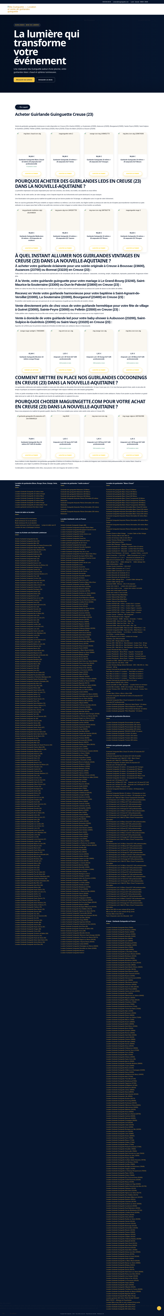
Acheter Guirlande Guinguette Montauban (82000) (76, 823)
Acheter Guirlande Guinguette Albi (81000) (73, 819)
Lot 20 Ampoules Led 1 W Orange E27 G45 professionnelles (124, 837)
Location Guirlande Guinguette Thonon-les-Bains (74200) (123, 1008)
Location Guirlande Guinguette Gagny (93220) (120, 1282)
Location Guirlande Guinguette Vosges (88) (28, 929)
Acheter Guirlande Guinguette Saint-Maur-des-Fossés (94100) (79, 696)
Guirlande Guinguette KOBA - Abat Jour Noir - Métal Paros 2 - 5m (125, 630)
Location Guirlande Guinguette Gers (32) (27, 806)
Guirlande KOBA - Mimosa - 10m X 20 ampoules (120, 584)
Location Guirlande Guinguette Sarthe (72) (28, 894)
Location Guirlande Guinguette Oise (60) (27, 867)
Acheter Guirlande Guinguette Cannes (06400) (75, 854)
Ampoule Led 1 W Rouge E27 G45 (138, 784)
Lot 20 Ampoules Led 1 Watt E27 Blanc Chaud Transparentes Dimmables (124, 840)
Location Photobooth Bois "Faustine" (117, 649)
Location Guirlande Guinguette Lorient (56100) (120, 1037)
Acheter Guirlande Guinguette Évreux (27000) (74, 749)
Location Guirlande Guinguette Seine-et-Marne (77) (30, 905)
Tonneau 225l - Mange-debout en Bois (117, 641)
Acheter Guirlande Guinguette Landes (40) (28, 624)
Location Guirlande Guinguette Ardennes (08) (28, 753)
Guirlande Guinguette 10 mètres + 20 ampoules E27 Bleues (133, 161)
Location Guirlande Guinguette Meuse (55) (28, 856)
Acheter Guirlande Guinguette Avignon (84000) (75, 904)
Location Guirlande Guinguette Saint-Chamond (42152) (123, 973)
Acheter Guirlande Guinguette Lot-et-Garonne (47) (30, 639)
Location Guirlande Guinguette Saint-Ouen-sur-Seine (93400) (124, 1271)
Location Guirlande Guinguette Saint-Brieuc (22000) (121, 1026)
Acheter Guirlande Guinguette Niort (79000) (74, 788)
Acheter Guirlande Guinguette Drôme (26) (27, 593)
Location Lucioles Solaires (114, 632)
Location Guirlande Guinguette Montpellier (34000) (121, 945)
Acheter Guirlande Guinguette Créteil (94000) (74, 692)
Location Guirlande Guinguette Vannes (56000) (120, 1043)
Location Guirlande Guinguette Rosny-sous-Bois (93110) (123, 1274)
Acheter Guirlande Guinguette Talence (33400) (75, 773)
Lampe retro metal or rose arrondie (116, 592)
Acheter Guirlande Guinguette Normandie (73, 573)
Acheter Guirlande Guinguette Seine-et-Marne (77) (30, 705)
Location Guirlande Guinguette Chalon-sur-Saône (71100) (123, 1017)
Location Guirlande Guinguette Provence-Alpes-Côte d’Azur (78, 553)
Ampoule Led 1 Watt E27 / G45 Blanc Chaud (119, 760)
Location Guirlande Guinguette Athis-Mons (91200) (121, 1190)
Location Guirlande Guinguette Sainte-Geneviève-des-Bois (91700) (126, 1186)
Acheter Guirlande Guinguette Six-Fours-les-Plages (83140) (79, 902)
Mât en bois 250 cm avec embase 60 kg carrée (120, 909)
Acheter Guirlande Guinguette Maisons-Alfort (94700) (77, 700)
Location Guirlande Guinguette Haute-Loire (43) (29, 830)
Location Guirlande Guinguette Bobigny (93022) (120, 1265)
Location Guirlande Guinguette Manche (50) (28, 845)
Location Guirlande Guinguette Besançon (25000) (121, 1013)
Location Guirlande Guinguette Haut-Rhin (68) (29, 885)
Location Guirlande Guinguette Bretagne (73, 532)
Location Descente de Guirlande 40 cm (118, 577)
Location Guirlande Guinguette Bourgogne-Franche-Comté (78, 529)
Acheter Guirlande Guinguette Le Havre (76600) (75, 753)
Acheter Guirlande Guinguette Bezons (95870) (75, 742)
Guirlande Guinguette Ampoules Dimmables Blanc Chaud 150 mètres (127, 511)
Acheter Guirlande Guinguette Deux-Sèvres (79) (29, 710)
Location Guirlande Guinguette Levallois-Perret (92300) (123, 1212)
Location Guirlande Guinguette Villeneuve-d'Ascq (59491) (123, 1105)
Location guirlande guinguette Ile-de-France (74, 542)
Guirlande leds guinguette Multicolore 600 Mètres (75, 496)
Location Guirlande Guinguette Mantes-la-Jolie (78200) (122, 1155)
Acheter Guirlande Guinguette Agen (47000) (74, 779)
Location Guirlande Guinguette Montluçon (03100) (121, 956)
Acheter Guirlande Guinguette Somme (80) (28, 712)
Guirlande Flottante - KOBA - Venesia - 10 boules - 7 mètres (124, 619)
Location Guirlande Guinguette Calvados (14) (28, 766)
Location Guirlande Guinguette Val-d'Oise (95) (29, 944)
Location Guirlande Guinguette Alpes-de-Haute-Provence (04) (33, 745)
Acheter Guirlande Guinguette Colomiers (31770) (75, 805)
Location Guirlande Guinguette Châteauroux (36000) (122, 1048)
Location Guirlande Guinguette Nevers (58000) (120, 1015)
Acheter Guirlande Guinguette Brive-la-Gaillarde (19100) (78, 762)
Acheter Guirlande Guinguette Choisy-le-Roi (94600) (76, 709)
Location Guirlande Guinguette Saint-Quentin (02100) (122, 1094)
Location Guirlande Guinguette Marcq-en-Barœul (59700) (123, 1114)
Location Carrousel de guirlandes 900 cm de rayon (121, 680)
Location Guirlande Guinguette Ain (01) (27, 738)
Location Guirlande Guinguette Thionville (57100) (121, 1078)
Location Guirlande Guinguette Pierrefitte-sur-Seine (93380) (79, 948)
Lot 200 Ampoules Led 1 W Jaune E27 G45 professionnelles (124, 870)
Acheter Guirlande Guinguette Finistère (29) (28, 600)
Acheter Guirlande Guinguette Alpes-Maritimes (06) (30, 550)
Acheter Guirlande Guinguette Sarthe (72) (27, 694)
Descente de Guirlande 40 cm (135, 559)
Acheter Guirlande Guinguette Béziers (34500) (75, 810)
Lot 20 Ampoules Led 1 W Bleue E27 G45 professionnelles (123, 824)
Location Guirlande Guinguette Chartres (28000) (120, 1039)
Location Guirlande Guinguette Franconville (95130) (76, 913)
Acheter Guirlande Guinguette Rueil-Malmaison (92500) (77, 597)
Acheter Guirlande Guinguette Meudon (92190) (75, 619)
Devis (128, 20)
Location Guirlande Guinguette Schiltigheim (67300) (121, 1085)
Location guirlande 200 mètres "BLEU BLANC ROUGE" (122, 1298)
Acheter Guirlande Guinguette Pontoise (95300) (75, 738)
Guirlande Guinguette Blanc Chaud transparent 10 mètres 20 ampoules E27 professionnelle (124, 701)
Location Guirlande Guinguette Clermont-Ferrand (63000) (123, 978)
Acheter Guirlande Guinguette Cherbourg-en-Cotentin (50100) (79, 751)
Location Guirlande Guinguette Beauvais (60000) (121, 1118)
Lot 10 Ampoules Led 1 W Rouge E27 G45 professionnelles (124, 808)
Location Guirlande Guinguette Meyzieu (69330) (120, 997)
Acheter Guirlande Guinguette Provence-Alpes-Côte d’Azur (78, 582)
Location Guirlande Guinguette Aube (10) (27, 758)
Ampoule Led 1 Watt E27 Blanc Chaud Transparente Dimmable (125, 797)
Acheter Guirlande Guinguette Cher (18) (27, 576)
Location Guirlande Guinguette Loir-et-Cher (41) (29, 826)
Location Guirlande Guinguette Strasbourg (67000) (121, 943)
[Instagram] (15, 2)
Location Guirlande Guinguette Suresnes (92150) (121, 1223)
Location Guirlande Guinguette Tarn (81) (27, 913)
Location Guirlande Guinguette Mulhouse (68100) (121, 1087)
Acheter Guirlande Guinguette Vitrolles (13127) (75, 884)
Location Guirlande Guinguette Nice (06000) (119, 938)
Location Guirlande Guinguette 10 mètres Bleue (29, 496)
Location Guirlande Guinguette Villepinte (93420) (121, 1287)
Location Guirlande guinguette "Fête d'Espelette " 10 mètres (124, 711)
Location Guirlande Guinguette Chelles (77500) (120, 1142)
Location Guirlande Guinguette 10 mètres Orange (30, 494)
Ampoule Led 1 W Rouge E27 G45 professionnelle (132, 443)
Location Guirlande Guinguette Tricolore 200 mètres (121, 738)
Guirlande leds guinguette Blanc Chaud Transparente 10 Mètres (125, 498)
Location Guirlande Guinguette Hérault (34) (28, 810)
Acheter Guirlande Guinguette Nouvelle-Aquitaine (75, 575)
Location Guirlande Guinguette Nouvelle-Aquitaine (76, 547)
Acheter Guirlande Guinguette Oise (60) (27, 668)
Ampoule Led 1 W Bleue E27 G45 (116, 782)
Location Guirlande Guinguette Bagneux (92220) (120, 1234)
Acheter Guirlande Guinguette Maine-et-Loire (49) (30, 644)
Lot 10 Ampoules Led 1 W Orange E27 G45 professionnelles (124, 815)
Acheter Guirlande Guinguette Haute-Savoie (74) (29, 699)
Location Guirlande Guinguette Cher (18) (27, 775)
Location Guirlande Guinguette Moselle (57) (28, 861)
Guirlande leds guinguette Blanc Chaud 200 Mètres (121, 494)
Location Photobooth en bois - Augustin (118, 616)
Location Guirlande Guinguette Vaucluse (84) (28, 920)
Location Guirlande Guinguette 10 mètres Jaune (29, 498)
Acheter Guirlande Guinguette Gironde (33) (28, 609)
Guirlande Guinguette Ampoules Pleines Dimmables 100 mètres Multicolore (80, 504)
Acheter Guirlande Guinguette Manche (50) (28, 646)
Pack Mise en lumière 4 (136, 671)
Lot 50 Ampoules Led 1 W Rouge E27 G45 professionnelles (124, 896)
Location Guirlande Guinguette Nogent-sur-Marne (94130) (78, 939)
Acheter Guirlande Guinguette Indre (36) (27, 615)
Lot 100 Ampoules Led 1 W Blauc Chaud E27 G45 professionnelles (126, 843)
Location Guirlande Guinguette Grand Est (73, 538)
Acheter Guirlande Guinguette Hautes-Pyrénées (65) (31, 679)
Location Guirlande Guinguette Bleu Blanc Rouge (121, 1296)
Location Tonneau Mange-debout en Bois (118, 540)
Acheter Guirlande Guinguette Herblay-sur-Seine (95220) (78, 744)
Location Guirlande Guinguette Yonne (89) (28, 931)
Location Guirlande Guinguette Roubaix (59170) (120, 1098)
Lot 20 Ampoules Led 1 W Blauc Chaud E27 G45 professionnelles (126, 821)
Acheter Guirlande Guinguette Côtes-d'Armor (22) (30, 585)
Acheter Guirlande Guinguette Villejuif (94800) (74, 703)
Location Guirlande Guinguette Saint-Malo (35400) (121, 1035)
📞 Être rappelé (22, 107)
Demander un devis (45, 80)
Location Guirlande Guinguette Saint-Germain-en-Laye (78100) (125, 1153)
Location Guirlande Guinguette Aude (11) (27, 760)
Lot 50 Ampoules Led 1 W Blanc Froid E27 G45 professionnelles (125, 898)
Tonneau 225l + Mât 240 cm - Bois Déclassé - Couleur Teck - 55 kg (126, 645)
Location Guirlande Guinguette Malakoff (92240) (120, 1241)
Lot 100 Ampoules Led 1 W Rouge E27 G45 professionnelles (124, 852)
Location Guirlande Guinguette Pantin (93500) (120, 1258)
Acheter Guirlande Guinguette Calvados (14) (28, 567)
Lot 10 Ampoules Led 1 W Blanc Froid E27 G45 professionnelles (125, 811)
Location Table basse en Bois (115, 542)
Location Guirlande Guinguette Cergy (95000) (74, 919)
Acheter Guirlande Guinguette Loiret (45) (27, 635)
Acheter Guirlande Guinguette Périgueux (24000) (75, 764)
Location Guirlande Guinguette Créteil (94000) (74, 944)
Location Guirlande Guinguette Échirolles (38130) (121, 969)
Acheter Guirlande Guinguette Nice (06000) (74, 852)
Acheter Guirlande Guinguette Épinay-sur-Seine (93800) (77, 652)
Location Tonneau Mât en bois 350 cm (117, 535)
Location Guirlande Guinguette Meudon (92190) (120, 1230)
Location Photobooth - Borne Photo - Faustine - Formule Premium (126, 658)
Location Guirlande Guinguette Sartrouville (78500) (121, 1151)
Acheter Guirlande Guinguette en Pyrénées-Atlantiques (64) (33, 677)
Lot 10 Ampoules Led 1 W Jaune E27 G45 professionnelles (124, 804)
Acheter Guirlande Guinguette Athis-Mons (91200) (76, 586)
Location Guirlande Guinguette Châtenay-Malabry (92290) (123, 1238)
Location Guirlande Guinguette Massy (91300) (120, 1182)
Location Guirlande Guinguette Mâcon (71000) (120, 1019)
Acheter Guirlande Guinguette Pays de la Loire (75, 580)
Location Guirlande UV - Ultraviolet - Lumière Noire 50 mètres (124, 548)
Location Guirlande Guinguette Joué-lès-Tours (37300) (122, 1050)
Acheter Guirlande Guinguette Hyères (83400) (74, 893)
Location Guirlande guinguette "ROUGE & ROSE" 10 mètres (124, 731)
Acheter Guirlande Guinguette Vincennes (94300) (75, 707)
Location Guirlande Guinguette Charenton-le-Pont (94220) (78, 924)
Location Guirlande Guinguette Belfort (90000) (120, 1024)
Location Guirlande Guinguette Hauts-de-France (75, 540)
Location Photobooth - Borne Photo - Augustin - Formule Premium (126, 656)
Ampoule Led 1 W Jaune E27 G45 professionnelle (65, 443)
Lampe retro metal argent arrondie (116, 590)
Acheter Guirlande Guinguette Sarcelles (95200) (75, 731)
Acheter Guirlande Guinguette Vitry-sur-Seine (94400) (77, 689)
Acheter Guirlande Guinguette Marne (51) (27, 648)
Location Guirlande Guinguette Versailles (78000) (121, 1149)
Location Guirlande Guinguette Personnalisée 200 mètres (123, 727)
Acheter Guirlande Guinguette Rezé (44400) (74, 832)
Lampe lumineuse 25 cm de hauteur (26, 518)
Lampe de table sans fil (49, 525)
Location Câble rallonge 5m (134, 579)
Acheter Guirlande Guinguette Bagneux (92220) (75, 624)
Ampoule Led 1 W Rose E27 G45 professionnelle (98, 443)
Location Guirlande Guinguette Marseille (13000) (121, 936)
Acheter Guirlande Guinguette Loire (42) (27, 628)
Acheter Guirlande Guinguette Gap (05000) (74, 849)
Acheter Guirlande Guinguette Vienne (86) (27, 723)
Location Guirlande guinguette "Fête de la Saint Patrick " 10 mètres (126, 704)
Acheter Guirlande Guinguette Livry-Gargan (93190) (76, 665)
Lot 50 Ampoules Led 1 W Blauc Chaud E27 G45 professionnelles (126, 887)
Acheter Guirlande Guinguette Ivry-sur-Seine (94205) (77, 698)
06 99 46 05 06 (107, 2)
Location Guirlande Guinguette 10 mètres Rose (29, 500)
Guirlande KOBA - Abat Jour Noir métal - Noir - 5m (121, 625)
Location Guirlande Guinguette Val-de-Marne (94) (30, 942)
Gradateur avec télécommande (115, 638)
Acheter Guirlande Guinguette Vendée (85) (28, 725)
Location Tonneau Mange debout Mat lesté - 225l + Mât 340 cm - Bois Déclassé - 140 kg (127, 666)
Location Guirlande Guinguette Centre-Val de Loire (76, 534)
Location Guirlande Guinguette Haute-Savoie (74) (30, 898)
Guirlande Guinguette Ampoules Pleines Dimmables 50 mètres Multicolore (79, 499)
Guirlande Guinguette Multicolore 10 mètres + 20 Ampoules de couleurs (31, 238)
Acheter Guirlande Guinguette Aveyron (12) (28, 563)
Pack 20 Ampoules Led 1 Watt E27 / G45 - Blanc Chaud (123, 758)
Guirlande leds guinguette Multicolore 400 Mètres (75, 494)
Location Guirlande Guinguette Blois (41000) (119, 1054)
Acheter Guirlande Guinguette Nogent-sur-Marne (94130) (78, 718)
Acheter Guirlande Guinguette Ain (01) (26, 539)
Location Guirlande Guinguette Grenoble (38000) (121, 965)
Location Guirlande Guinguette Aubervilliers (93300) (121, 1250)
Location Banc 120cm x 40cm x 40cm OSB (119, 693)
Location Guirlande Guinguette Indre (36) (27, 815)
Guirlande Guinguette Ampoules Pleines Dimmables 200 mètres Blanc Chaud (127, 530)
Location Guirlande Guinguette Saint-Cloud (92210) (121, 1243)
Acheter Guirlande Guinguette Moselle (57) (28, 661)
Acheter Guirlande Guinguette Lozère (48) (27, 642)
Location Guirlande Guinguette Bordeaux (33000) (121, 929)
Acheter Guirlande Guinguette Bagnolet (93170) (75, 683)
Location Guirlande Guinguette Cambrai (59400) (120, 1116)
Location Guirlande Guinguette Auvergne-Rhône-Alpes (77, 527)
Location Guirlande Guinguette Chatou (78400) (120, 1175)
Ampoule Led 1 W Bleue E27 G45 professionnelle (132, 358)
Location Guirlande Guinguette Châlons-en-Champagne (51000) (125, 1070)
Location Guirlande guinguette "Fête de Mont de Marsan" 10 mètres (126, 708)
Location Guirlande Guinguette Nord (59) (27, 865)
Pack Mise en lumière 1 (136, 676)
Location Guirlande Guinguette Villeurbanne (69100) (122, 982)
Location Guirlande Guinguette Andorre (72, 952)
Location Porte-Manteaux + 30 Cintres (117, 553)
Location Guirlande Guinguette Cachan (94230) (75, 584)
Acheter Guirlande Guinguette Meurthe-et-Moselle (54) (31, 655)
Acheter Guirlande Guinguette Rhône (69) (27, 688)
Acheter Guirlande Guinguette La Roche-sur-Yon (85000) (78, 843)
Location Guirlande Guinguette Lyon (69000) (119, 940)
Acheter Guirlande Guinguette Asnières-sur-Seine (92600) (78, 593)
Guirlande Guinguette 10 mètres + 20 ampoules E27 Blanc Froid (125, 775)
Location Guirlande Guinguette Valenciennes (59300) (122, 1107)
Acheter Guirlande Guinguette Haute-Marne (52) (29, 650)
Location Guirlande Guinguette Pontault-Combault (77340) (123, 1146)
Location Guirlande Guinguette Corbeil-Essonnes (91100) (123, 1179)
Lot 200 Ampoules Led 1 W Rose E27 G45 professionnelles (124, 872)
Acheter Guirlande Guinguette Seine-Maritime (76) (30, 703)
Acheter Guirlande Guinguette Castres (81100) (75, 821)
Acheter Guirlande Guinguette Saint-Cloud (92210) (76, 632)
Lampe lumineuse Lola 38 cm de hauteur (27, 525)
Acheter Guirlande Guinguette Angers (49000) (74, 834)
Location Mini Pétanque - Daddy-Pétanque (119, 544)
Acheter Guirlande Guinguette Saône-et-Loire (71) (30, 692)
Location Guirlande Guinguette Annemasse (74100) (121, 1006)
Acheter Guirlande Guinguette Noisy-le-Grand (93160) (77, 646)
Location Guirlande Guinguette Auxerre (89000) (120, 1022)
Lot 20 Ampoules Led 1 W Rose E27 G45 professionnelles (123, 828)
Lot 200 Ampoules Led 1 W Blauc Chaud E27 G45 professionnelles (126, 865)
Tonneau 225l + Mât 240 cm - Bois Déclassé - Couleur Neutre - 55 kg (127, 647)
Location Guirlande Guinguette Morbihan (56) (28, 859)
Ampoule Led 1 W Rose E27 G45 (116, 784)
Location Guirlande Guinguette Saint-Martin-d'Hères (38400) (124, 967)
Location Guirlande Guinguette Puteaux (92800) (120, 1232)
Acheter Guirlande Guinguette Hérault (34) (28, 611)
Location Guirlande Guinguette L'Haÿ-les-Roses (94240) (77, 941)
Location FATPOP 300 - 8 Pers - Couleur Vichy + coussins (123, 612)
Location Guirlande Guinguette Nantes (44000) (120, 932)
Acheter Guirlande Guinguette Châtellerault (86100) (76, 792)
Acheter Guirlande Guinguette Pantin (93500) (74, 648)
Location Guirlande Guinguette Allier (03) (27, 742)
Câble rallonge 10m (139, 562)
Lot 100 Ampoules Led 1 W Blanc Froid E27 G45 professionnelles (125, 854)
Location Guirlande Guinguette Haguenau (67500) (121, 1083)
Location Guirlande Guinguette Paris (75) (27, 900)
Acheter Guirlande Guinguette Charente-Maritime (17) (31, 574)
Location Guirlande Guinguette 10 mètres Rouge (29, 502)
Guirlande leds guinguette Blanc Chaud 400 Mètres (121, 496)
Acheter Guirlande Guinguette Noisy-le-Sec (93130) (76, 667)
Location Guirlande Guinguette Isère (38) (27, 819)
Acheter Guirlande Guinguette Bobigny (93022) (75, 654)
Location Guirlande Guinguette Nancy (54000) (120, 1072)
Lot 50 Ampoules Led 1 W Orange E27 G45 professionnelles (124, 903)
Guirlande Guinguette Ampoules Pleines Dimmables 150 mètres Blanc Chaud (127, 526)
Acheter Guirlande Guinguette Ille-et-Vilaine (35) (29, 613)
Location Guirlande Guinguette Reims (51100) (120, 1068)
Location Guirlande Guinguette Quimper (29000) (120, 1030)
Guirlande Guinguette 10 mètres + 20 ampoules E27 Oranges (99, 161)
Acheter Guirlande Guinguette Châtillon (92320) (75, 626)
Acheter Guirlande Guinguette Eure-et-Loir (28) (29, 598)
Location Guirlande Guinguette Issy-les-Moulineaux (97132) (124, 1210)
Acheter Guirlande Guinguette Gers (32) (27, 607)
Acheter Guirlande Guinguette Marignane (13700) (76, 887)
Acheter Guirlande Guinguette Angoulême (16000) (76, 757)
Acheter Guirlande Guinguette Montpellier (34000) (76, 808)
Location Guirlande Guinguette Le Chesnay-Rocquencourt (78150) (126, 1171)
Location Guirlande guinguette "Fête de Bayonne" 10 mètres (124, 706)
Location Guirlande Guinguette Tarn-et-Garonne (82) (31, 916)
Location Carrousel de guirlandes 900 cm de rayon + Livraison (125, 669)
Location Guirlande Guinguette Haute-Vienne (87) (30, 927)
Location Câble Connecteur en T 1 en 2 (118, 568)
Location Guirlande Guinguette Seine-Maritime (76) (30, 902)
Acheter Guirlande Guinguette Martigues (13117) (75, 873)
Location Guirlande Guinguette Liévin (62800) (120, 1133)
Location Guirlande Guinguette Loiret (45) (27, 834)
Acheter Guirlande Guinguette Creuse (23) (28, 587)
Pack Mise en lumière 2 (136, 678)
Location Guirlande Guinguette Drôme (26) (28, 793)
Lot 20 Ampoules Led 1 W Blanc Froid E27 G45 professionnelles (125, 832)
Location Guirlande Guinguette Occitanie (73, 549)
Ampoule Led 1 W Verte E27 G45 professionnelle (65, 358)
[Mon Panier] (136, 18)
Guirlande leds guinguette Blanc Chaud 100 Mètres (121, 492)
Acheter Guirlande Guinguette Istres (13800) (74, 880)
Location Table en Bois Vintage (137, 533)
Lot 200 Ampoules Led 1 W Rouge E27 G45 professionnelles (124, 874)
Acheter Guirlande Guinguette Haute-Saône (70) (29, 690)
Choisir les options (31, 370)
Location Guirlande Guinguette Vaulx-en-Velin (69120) (122, 986)
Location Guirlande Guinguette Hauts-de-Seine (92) (30, 938)
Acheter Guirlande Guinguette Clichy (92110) (74, 606)
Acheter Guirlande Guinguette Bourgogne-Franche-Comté (78, 558)
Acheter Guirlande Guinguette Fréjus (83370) (74, 895)
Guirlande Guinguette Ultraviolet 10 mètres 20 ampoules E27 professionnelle (124, 697)
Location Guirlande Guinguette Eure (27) (27, 795)
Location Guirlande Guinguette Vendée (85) (28, 922)
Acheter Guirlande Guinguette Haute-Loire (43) (29, 631)
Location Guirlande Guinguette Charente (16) (28, 771)
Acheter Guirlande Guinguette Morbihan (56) (28, 659)
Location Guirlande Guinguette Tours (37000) (119, 1052)
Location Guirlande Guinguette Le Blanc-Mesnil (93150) (123, 1260)
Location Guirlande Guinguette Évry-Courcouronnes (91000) (124, 1177)
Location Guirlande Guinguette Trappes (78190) (120, 1168)
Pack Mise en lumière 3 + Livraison (116, 673)
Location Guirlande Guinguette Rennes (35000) (120, 1033)
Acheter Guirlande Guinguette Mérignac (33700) (75, 768)
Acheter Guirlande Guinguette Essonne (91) (28, 729)
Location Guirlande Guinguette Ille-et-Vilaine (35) (30, 813)
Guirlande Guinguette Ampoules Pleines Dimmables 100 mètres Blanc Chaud (127, 521)
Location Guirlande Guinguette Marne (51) (28, 848)
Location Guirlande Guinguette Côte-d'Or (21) (29, 782)
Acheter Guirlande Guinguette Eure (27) (27, 596)
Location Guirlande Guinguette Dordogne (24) (29, 788)
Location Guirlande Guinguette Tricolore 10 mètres (121, 733)
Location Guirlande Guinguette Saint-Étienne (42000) (122, 971)
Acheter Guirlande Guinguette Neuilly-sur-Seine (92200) (77, 608)
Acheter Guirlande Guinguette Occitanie (73, 578)
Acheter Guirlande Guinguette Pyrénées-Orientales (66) (32, 681)
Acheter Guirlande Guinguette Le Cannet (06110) (75, 863)
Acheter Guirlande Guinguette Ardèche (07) (28, 552)
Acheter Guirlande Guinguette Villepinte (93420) (75, 676)
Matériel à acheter (118, 20)
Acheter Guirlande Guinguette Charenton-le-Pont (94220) (78, 724)
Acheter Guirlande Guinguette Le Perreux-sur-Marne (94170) (79, 716)
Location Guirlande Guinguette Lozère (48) (28, 841)
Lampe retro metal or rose (114, 588)
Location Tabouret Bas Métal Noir (116, 597)
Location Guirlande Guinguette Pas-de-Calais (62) (30, 872)
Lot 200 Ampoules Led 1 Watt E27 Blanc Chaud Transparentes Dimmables (125, 884)
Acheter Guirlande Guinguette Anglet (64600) (74, 786)
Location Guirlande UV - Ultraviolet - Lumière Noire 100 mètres (125, 551)
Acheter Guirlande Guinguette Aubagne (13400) (75, 876)
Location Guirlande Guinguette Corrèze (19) (28, 777)
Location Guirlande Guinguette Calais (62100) (120, 1125)
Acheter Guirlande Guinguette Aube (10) (27, 558)
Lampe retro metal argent (128, 586)
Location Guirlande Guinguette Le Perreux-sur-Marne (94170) (79, 937)
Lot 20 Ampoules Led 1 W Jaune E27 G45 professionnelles (124, 826)
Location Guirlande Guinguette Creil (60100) (119, 1122)
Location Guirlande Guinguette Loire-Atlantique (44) (30, 832)
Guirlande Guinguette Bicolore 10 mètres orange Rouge (31, 358)
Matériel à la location (103, 20)
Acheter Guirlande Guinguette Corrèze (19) (28, 578)
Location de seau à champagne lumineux (27, 527)
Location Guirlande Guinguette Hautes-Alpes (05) (30, 747)
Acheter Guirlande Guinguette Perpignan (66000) (75, 817)
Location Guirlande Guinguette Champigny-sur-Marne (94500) (79, 946)
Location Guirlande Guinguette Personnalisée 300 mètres (123, 729)
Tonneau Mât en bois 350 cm (115, 914)
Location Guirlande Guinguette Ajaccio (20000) (120, 1061)
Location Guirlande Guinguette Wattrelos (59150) (121, 1109)
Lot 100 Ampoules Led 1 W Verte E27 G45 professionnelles (124, 857)
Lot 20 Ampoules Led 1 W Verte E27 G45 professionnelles (123, 835)
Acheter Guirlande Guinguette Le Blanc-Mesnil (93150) (77, 650)
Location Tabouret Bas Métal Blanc (116, 599)
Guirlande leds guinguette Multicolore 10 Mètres (75, 489)
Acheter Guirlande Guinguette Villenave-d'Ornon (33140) (78, 775)
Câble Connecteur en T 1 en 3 (115, 557)
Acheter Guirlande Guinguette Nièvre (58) (27, 664)
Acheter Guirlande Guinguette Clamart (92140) (75, 610)
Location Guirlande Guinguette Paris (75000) (119, 927)
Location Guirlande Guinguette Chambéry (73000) (121, 1002)
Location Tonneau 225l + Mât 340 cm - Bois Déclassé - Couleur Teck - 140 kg (127, 690)
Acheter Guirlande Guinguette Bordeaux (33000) (75, 766)
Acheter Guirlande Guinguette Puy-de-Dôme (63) (30, 675)
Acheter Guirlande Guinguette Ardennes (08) (28, 554)
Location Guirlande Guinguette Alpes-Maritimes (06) (30, 749)
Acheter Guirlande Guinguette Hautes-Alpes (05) (29, 547)
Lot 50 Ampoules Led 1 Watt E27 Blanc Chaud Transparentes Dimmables (124, 906)
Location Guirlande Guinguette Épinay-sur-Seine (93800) (123, 1263)
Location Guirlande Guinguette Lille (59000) (119, 1096)
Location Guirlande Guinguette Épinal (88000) (120, 1092)
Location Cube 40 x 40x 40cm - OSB (117, 662)
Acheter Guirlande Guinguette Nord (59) (27, 666)
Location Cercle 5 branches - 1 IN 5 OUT (118, 566)
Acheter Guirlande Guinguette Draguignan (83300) (76, 898)
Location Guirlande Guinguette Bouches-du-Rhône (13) (31, 764)
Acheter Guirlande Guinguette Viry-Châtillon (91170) (76, 909)
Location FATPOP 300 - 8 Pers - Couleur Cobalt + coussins (124, 610)
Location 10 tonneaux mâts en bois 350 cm (119, 538)
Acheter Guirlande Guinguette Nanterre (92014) (75, 589)
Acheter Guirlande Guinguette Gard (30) (27, 602)
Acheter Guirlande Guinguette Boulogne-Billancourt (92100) (79, 906)
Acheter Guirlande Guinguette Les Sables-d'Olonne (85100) (79, 845)
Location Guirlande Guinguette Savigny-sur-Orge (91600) (123, 1184)
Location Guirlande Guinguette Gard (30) (27, 802)
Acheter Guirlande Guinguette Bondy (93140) (74, 656)
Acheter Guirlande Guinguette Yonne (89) (73, 930)
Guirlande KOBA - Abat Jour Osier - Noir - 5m (119, 623)
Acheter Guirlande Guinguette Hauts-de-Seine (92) (30, 731)
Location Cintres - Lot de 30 (139, 553)
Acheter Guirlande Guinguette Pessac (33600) (74, 770)
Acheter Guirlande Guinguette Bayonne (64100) (75, 784)
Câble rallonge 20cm (112, 562)
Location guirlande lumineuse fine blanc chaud (29, 507)
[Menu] (155, 20)
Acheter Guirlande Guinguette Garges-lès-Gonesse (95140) (79, 733)
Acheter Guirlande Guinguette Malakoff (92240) (75, 630)
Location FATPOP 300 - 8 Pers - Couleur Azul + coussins (123, 603)
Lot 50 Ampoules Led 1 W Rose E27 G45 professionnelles (123, 894)
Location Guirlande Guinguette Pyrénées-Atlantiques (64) (32, 876)
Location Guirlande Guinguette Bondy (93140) (120, 1267)
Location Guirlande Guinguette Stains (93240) (120, 1285)
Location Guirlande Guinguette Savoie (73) (28, 896)
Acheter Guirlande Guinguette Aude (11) (27, 561)
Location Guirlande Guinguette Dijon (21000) (119, 1011)
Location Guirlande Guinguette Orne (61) (27, 870)
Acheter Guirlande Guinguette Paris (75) (27, 701)
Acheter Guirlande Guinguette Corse (72, 564)
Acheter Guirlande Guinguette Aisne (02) (27, 541)
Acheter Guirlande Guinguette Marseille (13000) (75, 867)
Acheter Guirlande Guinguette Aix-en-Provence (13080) (77, 869)
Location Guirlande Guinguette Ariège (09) (28, 756)
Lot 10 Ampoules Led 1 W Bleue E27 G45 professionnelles (123, 802)
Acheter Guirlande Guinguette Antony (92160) (74, 604)
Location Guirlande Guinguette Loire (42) (27, 828)
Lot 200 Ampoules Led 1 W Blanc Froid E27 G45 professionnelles (125, 876)
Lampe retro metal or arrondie (133, 588)
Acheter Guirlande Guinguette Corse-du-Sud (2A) (30, 580)
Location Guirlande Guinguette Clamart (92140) (120, 1221)
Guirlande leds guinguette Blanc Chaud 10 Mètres (121, 489)
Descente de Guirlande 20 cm (135, 557)
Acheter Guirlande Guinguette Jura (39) (27, 622)
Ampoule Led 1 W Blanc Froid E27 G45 (118, 786)
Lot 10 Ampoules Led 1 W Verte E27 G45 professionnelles (123, 813)
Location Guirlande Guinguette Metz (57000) (119, 1076)
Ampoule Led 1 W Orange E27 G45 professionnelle (98, 358)
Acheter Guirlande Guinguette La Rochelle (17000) (76, 759)
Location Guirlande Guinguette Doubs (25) (28, 791)
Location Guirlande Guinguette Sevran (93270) (120, 1269)
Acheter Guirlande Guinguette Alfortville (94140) (75, 711)
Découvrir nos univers (24, 80)
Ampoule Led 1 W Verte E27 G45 (116, 764)
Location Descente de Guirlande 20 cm (118, 573)
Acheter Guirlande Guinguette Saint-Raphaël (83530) (77, 900)
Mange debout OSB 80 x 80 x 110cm (117, 682)
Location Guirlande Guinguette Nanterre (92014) (120, 1199)
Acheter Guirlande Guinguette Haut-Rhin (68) (28, 685)
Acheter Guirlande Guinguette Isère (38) (27, 620)
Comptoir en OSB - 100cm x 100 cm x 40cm (119, 660)
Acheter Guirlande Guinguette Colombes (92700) (75, 591)
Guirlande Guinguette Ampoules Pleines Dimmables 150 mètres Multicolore (80, 508)
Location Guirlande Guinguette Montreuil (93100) (121, 1247)
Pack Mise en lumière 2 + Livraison (116, 678)
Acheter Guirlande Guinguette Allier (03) (27, 543)
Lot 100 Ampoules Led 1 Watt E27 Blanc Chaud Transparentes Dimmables (125, 862)
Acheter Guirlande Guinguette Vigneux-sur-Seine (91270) (78, 911)
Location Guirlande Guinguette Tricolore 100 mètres (121, 735)
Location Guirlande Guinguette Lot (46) (27, 837)
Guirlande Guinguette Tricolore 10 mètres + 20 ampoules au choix (126, 795)
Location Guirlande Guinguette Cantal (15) (28, 769)
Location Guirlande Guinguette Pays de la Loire (75, 551)
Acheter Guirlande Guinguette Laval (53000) (74, 838)
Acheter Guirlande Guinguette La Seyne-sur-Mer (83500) (78, 891)
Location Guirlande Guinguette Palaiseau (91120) (121, 1188)
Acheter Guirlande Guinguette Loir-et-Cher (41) (29, 626)
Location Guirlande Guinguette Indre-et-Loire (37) (30, 817)
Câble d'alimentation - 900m (114, 564)
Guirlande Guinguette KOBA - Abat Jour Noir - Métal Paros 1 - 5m (125, 627)
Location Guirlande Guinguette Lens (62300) (119, 1131)
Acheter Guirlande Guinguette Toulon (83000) (74, 889)
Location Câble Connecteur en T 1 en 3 (118, 570)
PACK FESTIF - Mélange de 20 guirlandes (119, 1300)
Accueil (72, 20)
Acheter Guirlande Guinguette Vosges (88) (73, 525)
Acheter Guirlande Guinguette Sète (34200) (74, 812)
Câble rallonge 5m (126, 562)
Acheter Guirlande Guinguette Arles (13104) (74, 871)
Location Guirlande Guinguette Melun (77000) (120, 1144)
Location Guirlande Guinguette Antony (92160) (120, 1214)
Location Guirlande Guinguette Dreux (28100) (120, 1046)
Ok (3, 1313)
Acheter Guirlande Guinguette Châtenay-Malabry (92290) (78, 628)
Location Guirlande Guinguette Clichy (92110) (120, 1217)
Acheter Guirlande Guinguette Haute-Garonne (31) (30, 604)
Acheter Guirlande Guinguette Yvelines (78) (28, 707)
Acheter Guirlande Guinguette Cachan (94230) (75, 722)
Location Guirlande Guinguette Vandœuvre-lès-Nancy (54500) (125, 1074)
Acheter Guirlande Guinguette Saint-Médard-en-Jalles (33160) (79, 777)
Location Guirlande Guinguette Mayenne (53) (28, 852)
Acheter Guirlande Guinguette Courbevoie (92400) (76, 595)
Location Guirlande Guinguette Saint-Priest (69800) (121, 989)
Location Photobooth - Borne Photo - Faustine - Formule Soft (124, 654)
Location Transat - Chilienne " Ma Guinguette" (120, 614)
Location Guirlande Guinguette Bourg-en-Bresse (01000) (123, 954)
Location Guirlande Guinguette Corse (72, 536)
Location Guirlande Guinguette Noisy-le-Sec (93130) (122, 1278)
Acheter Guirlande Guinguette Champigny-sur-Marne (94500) (79, 694)
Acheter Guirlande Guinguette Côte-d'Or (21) (28, 582)
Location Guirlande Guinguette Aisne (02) (27, 740)
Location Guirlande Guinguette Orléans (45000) (120, 1057)
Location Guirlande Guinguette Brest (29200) (119, 1028)
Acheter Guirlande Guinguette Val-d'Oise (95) (74, 926)
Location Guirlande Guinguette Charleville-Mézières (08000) (124, 1063)
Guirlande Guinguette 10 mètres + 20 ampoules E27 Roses (99, 237)
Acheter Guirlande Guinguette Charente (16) (28, 571)
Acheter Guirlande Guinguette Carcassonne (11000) (76, 799)
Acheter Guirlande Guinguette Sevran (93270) (74, 659)
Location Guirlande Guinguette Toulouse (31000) (121, 934)
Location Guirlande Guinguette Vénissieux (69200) (121, 984)
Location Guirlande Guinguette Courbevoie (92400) (121, 1206)
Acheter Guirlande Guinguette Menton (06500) (75, 865)
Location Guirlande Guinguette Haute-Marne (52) (30, 850)
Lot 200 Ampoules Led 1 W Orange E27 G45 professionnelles (124, 881)
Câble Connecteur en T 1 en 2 (136, 555)
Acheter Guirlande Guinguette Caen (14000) (74, 746)
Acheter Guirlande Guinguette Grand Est (73, 567)
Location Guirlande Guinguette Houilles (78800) (120, 1164)
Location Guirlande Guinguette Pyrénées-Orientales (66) (32, 880)
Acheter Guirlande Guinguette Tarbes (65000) (74, 814)
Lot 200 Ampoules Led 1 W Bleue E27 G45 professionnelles (124, 867)
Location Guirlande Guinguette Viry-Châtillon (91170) (122, 1195)
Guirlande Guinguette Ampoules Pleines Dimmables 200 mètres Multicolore (80, 512)
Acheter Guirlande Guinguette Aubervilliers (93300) (76, 639)
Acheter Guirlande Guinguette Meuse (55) (27, 657)
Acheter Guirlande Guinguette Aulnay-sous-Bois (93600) (77, 641)
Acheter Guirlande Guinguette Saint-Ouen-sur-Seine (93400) (79, 661)
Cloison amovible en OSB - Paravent (117, 684)
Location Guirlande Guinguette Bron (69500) (119, 993)
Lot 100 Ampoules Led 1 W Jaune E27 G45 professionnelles (124, 848)
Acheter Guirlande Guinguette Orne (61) (27, 670)
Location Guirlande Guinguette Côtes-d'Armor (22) (30, 784)
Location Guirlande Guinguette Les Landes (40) (29, 824)
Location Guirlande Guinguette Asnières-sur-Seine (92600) (124, 1203)
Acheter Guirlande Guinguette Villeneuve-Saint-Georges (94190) (80, 713)
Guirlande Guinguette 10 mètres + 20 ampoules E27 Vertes (65, 161)
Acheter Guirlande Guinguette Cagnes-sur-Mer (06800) (77, 858)
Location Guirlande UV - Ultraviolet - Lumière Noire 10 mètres (124, 546)
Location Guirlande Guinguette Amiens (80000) (120, 1136)
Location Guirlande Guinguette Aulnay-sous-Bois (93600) (123, 1252)
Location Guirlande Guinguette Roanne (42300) (120, 975)
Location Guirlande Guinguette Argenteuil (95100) (76, 922)
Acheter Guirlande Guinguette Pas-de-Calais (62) (30, 672)
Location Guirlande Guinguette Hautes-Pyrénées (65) (31, 878)
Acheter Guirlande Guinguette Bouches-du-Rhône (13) (31, 565)
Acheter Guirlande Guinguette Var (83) (26, 718)
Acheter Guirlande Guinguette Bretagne (72, 560)
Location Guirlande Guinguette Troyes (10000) (120, 1065)
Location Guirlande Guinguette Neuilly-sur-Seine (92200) (123, 1219)
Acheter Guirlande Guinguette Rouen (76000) (74, 755)
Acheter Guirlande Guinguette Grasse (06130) (74, 860)
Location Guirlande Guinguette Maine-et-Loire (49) (30, 843)
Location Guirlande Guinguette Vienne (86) (28, 924)
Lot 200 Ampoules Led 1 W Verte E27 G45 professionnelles (124, 878)
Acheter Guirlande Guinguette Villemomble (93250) (76, 687)
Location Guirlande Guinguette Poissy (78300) (120, 1157)
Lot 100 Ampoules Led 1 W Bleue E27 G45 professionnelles (124, 846)
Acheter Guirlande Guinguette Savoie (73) (27, 696)
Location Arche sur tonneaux (138, 684)
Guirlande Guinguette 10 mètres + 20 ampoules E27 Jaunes (65, 237)
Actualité (79, 20)
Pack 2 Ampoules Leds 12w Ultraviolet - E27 (119, 916)
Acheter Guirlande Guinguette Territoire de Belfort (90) (77, 928)
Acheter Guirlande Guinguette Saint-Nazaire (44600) (76, 827)
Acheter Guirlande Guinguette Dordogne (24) (28, 589)
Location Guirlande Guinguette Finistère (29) (28, 799)
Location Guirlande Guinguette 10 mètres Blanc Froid (31, 505)
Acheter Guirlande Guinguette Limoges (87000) (75, 795)
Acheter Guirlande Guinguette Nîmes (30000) (74, 801)
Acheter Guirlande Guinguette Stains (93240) (74, 674)
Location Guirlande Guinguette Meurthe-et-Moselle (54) (31, 854)
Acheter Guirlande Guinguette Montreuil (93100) (75, 637)
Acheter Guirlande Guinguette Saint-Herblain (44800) (77, 830)
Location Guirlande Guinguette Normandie (73, 545)
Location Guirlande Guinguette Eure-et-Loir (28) (29, 797)
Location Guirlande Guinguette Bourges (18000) (120, 1041)
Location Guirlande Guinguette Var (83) (27, 918)
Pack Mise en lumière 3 (136, 673)
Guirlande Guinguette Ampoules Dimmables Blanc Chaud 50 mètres (126, 507)
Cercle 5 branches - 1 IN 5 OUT (115, 555)
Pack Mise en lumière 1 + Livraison (116, 676)
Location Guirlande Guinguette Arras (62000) (119, 1127)
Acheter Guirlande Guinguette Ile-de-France (74, 571)
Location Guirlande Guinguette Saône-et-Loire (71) (30, 891)
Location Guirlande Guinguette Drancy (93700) (120, 1254)
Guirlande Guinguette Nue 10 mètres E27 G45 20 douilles (31, 443)
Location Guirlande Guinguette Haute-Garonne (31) (30, 804)
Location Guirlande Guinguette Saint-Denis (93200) (121, 1245)
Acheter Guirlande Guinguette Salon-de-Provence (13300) (78, 878)
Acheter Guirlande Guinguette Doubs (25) (27, 591)
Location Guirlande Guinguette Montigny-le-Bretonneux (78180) (125, 1166)
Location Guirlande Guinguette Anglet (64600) (120, 949)
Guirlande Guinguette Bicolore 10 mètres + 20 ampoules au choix (125, 793)
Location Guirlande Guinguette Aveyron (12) (28, 762)
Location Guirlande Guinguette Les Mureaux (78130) (122, 1162)
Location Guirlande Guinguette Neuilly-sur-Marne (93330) (123, 1291)
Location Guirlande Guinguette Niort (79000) (119, 947)
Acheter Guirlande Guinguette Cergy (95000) (74, 729)
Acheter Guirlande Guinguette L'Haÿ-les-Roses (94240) (77, 720)
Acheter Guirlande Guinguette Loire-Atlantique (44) (30, 633)
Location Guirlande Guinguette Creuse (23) (28, 786)
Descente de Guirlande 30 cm (115, 559)
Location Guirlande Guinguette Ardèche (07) (28, 751)
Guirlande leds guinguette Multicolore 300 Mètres (75, 492)
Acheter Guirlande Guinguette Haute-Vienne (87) (30, 727)
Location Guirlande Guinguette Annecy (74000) (120, 1004)
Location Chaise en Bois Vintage (116, 533)
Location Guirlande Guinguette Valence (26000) (120, 958)
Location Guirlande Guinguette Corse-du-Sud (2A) (30, 780)
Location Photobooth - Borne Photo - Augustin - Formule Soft (124, 652)
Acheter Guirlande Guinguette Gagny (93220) (74, 672)
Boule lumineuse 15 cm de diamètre (26, 520)
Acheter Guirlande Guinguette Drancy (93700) (74, 643)
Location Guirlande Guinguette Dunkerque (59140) (121, 1103)
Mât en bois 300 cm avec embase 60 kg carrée (120, 911)
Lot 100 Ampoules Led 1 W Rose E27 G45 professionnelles (124, 850)
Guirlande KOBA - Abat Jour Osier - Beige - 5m (120, 621)
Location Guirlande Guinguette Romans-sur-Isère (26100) (123, 962)
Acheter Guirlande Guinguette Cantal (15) (27, 569)
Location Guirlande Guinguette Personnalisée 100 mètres (123, 724)
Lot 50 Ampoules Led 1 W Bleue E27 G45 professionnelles (123, 889)
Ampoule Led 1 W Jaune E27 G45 (138, 782)
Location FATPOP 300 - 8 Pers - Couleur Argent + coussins (124, 608)
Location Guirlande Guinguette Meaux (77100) (120, 1140)
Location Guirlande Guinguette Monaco (72, 950)
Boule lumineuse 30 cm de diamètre (26, 523)
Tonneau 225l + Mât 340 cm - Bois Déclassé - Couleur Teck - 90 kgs (126, 643)
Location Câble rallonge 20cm (115, 579)
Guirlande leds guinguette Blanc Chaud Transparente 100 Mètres (125, 500)
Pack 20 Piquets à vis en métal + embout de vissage (122, 636)
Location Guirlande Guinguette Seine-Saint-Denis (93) (31, 940)
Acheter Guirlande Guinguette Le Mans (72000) (75, 841)
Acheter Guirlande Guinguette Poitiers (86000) (75, 790)
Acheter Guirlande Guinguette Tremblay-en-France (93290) (78, 678)
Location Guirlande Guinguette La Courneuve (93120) (122, 1280)
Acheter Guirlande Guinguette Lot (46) (26, 637)
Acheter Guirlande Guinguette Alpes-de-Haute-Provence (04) (33, 545)
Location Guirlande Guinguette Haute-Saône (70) (30, 889)
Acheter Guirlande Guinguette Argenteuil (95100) (75, 727)
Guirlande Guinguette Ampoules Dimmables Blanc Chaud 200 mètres (127, 513)
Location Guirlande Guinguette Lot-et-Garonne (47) (30, 839)
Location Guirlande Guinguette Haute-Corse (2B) (121, 1059)
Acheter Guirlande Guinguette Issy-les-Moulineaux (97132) (78, 600)
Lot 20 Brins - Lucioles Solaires (115, 634)
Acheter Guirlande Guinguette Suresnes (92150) (75, 613)
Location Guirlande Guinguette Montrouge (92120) (121, 1225)
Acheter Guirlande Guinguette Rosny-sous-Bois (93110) (77, 663)
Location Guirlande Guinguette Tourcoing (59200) (121, 1100)
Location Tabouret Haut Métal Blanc (117, 594)
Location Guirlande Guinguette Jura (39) (27, 821)
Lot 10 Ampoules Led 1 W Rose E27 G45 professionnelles (123, 806)
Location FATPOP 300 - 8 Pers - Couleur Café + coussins (123, 606)
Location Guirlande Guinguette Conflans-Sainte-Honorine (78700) (126, 1160)
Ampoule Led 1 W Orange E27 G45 (117, 780)
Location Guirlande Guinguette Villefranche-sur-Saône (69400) (125, 995)
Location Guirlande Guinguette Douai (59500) (120, 1111)
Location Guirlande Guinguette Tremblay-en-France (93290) (124, 1289)
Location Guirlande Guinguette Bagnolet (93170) (120, 1293)
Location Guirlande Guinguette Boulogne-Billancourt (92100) (124, 1197)
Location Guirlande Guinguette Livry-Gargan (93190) (122, 1276)
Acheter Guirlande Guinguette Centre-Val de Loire (76, 562)
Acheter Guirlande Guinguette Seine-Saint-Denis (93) (31, 734)
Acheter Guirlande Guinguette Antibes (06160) (74, 856)
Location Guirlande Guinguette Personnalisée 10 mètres (123, 722)
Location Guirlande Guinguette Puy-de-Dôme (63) (30, 874)
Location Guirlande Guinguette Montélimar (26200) (121, 960)
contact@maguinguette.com (121, 2)
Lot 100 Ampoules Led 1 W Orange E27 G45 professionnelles (124, 859)
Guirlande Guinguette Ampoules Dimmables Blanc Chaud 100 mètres (127, 509)
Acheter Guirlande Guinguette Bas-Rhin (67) (28, 683)
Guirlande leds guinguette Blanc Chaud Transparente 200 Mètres (125, 502)
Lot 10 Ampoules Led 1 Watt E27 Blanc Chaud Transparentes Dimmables (124, 818)
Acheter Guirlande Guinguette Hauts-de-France (75, 569)
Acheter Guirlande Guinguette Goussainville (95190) (76, 740)
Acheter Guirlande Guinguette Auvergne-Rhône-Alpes (77, 556)
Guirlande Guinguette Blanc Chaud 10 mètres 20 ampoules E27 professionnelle (31, 162)
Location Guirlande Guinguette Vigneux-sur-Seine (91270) (123, 1192)
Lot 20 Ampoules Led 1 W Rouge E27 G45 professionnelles (124, 830)
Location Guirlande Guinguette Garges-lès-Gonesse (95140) (79, 915)
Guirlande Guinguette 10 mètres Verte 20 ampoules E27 (123, 762)
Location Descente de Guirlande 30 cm (118, 575)
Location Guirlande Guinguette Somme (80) (28, 911)
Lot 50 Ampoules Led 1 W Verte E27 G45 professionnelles (123, 900)
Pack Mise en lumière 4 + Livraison (116, 671)
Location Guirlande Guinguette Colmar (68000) (120, 1089)
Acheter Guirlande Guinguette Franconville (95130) (76, 735)
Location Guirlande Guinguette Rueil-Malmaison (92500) (123, 1208)
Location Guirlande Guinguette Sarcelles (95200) (75, 917)
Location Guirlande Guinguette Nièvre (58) (28, 863)
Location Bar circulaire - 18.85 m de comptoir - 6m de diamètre (125, 687)
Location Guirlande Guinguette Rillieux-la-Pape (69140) (123, 1000)
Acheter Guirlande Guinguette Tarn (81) (27, 714)
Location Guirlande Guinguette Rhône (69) (28, 887)
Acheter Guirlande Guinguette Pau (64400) (73, 781)
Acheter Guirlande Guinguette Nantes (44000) (74, 825)
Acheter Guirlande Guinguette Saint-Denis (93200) (76, 635)
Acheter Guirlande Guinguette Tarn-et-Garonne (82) (30, 716)
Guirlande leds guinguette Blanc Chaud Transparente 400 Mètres (125, 505)
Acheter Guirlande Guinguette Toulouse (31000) (75, 803)
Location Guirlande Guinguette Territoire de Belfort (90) (31, 933)
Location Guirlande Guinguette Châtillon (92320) (120, 1236)
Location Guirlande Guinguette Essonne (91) (28, 935)
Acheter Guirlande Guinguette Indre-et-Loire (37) (30, 617)
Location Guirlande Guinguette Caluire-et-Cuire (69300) (123, 991)
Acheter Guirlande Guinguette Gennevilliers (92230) (76, 617)
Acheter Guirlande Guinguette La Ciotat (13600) (75, 882)
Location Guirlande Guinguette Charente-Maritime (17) (31, 773)
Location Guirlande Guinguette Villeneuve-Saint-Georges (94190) (80, 935)
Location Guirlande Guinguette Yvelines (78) (28, 907)
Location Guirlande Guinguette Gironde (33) (28, 808)
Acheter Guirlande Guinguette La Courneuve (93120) (77, 670)
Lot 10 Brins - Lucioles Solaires (133, 632)
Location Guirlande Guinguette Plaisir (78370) (120, 1173)
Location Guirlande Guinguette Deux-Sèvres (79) (30, 909)
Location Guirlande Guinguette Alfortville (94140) (75, 933)
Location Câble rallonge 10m (114, 581)
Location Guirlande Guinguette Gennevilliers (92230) (122, 1228)
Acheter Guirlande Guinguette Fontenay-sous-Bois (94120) (78, 705)
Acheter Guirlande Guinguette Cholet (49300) (74, 836)
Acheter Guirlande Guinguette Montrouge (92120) (76, 615)
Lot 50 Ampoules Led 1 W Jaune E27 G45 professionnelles (124, 892)
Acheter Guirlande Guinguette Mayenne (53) (28, 653)
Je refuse (13, 1313)
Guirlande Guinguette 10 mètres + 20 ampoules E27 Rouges (133, 237)
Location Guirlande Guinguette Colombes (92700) (121, 1201)
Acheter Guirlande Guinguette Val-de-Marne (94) (29, 736)
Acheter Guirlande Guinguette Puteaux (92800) (75, 621)
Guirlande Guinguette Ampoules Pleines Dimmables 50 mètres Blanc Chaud (126, 517)
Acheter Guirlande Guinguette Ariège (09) (27, 556)
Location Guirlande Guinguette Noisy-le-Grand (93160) (122, 1256)
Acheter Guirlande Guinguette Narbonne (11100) (75, 797)
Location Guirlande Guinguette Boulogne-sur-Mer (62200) (123, 1129)
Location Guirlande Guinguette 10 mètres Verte (29, 491)
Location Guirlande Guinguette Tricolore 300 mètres (121, 740)
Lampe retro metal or (112, 586)
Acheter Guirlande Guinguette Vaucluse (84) (28, 720)
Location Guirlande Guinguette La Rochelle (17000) (121, 951)
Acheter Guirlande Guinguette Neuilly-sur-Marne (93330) (78, 681)
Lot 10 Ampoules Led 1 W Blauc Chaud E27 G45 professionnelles (126, 800)
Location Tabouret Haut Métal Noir (116, 601)
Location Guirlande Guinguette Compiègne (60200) (121, 1120)
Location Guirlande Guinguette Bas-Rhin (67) (28, 883)
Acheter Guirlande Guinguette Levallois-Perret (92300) (77, 602)
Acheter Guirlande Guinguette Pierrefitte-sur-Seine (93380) (78, 685)
